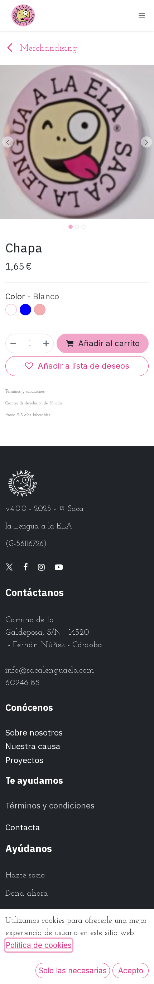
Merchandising (47, 48)
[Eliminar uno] (13, 343)
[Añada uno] (46, 343)
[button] (7, 142)
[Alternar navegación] (142, 15)
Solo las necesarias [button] (73, 970)
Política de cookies (39, 945)
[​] (9, 568)
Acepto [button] (130, 970)
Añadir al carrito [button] (108, 343)
